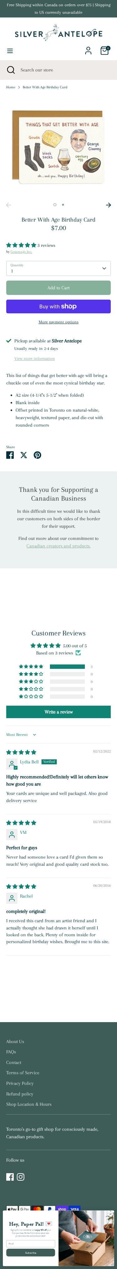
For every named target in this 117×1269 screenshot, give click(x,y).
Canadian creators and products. (58, 546)
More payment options (59, 322)
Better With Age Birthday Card (45, 87)
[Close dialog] (110, 1214)
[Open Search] (10, 69)
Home (10, 87)
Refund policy (19, 1094)
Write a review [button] (59, 712)
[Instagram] (20, 1177)
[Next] (108, 205)
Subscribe (30, 1252)
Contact (13, 1062)
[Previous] (8, 205)
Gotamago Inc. (21, 252)
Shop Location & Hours (28, 1104)
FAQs (11, 1052)
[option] (58, 147)
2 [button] (63, 205)
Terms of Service (22, 1072)
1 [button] (54, 204)
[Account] (88, 48)
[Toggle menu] (10, 50)
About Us (15, 1041)
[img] (21, 752)
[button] (21, 245)
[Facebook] (10, 1177)
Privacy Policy (20, 1083)
